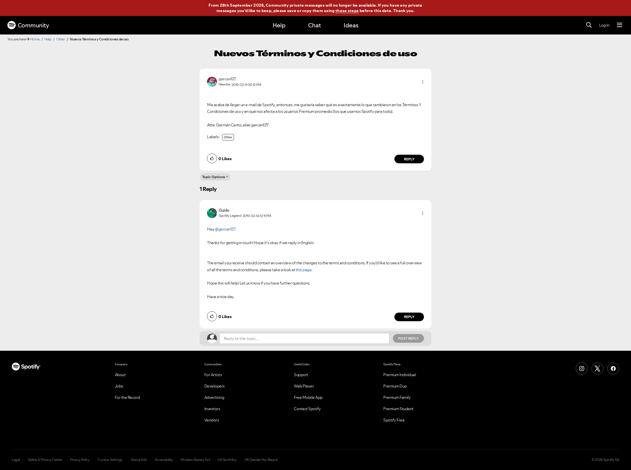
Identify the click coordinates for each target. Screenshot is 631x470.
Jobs (119, 386)
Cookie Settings (110, 459)
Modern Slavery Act (195, 459)
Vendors (211, 420)
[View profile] (212, 81)
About (120, 374)
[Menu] (619, 25)
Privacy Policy (79, 459)
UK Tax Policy (227, 459)
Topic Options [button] (213, 176)
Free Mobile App (308, 397)
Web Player (304, 386)
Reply (409, 159)
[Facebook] (613, 368)
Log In (604, 25)
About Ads (139, 459)
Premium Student (398, 408)
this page (304, 269)
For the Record (127, 397)
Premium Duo (395, 386)
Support (301, 374)
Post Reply (408, 338)
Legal (16, 459)
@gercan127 (225, 229)
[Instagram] (582, 368)
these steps (347, 10)
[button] (422, 81)
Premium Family (397, 397)
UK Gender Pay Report (261, 459)
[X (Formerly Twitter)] (597, 368)
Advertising (214, 397)
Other (60, 39)
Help (279, 25)
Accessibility (164, 459)
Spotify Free (393, 420)
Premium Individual (399, 374)
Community (33, 25)
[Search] (589, 25)
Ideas (351, 25)
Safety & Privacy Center (45, 459)
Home (35, 39)
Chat (314, 25)
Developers (214, 386)
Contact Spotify (307, 408)
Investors (212, 408)
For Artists (213, 374)
